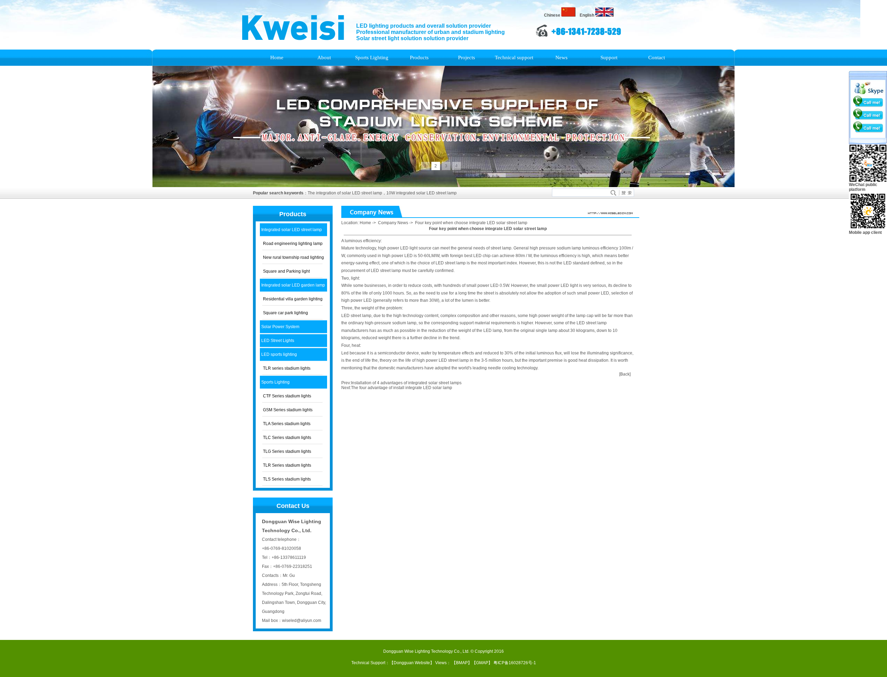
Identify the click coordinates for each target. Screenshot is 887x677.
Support (608, 57)
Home (276, 57)
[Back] (625, 374)
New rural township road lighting (293, 257)
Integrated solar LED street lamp (291, 229)
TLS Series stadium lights (287, 479)
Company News (393, 222)
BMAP (462, 662)
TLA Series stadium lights (286, 423)
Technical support (514, 57)
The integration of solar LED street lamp (345, 193)
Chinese (552, 15)
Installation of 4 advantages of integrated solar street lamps (406, 382)
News (561, 57)
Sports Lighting (371, 57)
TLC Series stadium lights (287, 437)
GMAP (482, 662)
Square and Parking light (286, 271)
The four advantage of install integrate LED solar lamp (401, 387)
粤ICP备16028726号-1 (514, 662)
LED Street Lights (277, 340)
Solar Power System (280, 326)
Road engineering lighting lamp (293, 243)
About (324, 57)
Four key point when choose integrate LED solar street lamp (471, 222)
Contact (656, 57)
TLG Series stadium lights (287, 451)
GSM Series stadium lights (288, 409)
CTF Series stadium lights (287, 396)
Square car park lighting (285, 312)
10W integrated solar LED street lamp (421, 193)
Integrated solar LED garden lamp (293, 285)
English (587, 15)
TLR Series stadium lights (287, 465)
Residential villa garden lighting (293, 299)
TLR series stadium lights (286, 368)
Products (419, 57)
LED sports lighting (279, 354)
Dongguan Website (412, 662)
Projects (466, 57)
